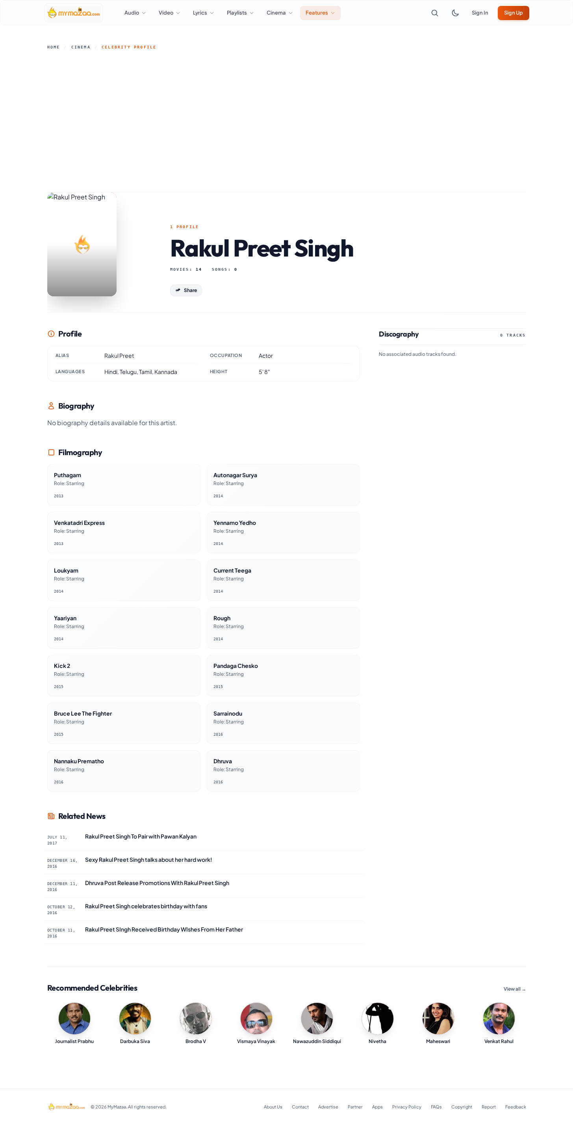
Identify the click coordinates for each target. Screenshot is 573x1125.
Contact (300, 1106)
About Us (273, 1106)
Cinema (81, 47)
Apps (377, 1106)
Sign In (480, 12)
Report (489, 1106)
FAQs (436, 1106)
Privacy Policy (406, 1106)
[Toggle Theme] (455, 13)
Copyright (461, 1106)
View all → (515, 989)
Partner (355, 1106)
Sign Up (513, 12)
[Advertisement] (286, 121)
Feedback (515, 1106)
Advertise (328, 1106)
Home (53, 47)
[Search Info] (435, 13)
